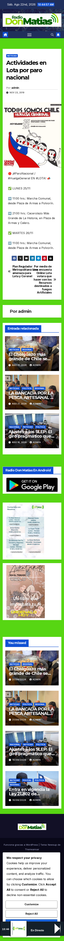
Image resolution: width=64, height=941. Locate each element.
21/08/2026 (19, 679)
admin (15, 87)
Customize (32, 904)
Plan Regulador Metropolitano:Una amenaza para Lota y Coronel (22, 271)
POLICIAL (27, 780)
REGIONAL (27, 350)
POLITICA (26, 388)
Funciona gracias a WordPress (21, 844)
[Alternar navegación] (29, 34)
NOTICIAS (12, 56)
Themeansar (32, 849)
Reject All (31, 913)
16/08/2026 (19, 759)
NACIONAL (15, 427)
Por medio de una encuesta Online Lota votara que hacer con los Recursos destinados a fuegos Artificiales (42, 279)
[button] (52, 34)
